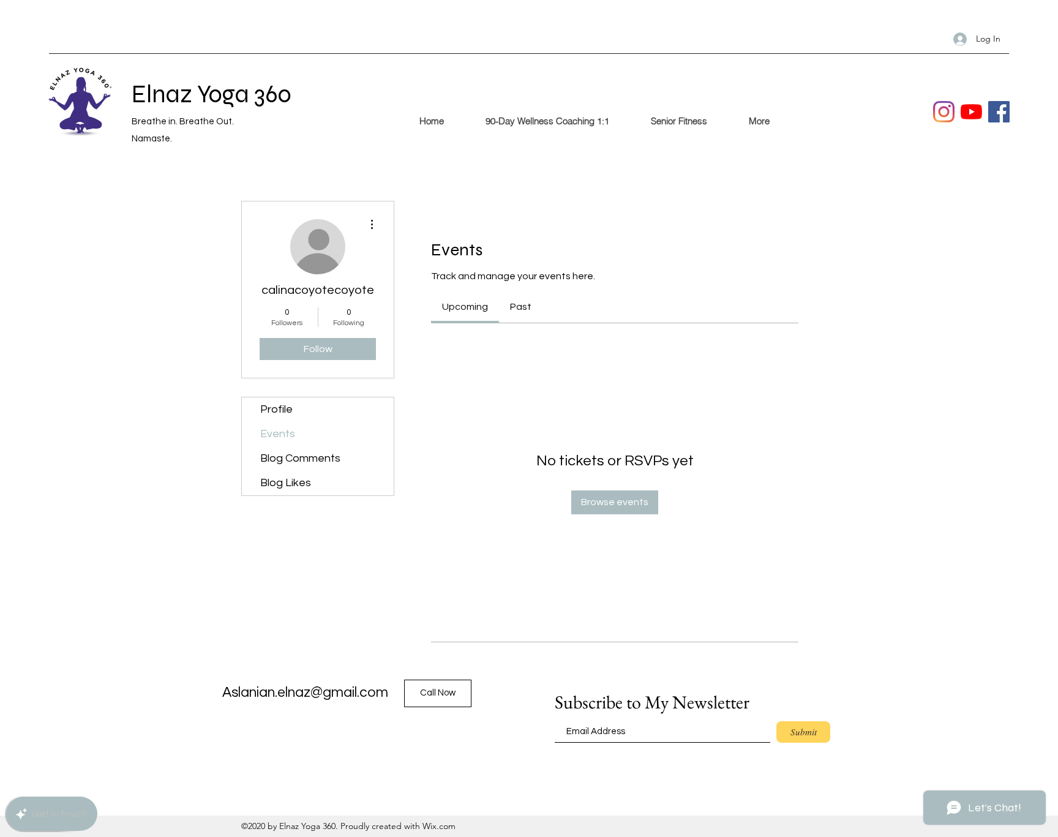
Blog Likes (285, 483)
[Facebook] (999, 111)
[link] (465, 307)
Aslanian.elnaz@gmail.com (305, 692)
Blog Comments (300, 458)
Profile (276, 409)
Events (277, 434)
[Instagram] (944, 111)
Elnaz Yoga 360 (211, 94)
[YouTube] (971, 111)
